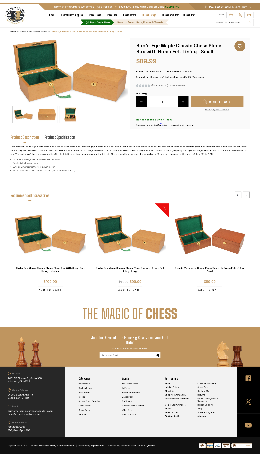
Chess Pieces (95, 15)
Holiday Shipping (205, 405)
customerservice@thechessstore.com (30, 410)
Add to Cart (50, 289)
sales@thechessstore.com (24, 414)
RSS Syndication (173, 416)
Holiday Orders (172, 387)
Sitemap (201, 416)
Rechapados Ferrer (131, 392)
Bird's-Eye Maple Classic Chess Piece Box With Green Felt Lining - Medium (50, 269)
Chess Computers (170, 15)
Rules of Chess (172, 412)
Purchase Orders (244, 446)
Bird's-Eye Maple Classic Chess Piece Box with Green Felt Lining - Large (130, 269)
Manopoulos (127, 397)
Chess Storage (149, 15)
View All (82, 414)
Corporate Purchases (175, 405)
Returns (201, 394)
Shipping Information (175, 394)
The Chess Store (130, 383)
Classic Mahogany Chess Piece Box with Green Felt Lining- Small (210, 269)
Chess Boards (129, 15)
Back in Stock (85, 388)
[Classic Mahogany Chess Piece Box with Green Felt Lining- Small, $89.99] (209, 234)
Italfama (126, 388)
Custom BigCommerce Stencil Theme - (127, 445)
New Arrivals (84, 383)
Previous (238, 195)
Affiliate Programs (206, 412)
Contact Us (203, 391)
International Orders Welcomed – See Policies (83, 6)
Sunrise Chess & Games (133, 405)
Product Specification (59, 137)
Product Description (24, 137)
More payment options (217, 109)
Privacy (168, 408)
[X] (248, 401)
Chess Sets (112, 15)
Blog (199, 408)
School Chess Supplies (72, 15)
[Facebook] (248, 378)
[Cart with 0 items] (249, 15)
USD (220, 14)
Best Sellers (84, 392)
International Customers (177, 398)
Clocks (52, 15)
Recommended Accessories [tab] (29, 195)
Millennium (127, 410)
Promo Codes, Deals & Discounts (207, 399)
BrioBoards (127, 401)
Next (246, 195)
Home (167, 383)
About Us (169, 391)
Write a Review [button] (177, 85)
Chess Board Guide (206, 383)
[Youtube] (248, 425)
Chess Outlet (189, 15)
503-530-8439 (218, 7)
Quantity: (141, 93)
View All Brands (129, 414)
